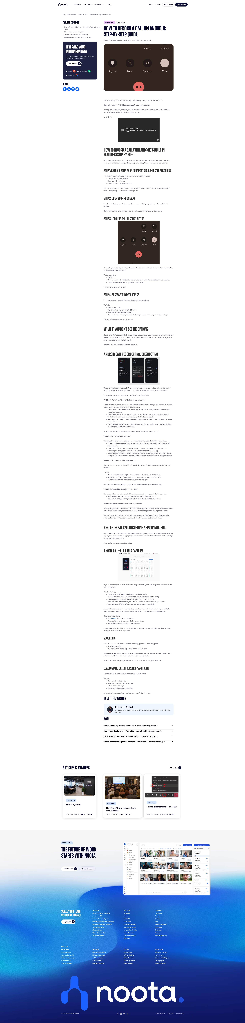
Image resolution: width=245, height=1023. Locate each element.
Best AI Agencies (73, 804)
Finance (126, 916)
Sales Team (127, 921)
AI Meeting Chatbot (129, 960)
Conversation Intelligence (162, 958)
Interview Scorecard (67, 955)
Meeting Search (128, 963)
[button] (77, 4)
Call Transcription (97, 958)
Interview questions (161, 935)
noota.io (113, 618)
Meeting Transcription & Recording (103, 921)
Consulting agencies (130, 927)
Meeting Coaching (160, 963)
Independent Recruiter (130, 930)
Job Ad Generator (66, 963)
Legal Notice (170, 1013)
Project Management (130, 924)
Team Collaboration (98, 927)
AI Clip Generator (129, 958)
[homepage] (63, 4)
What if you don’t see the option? (74, 32)
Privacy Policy (180, 1013)
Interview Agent (159, 955)
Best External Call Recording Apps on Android (77, 37)
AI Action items (128, 952)
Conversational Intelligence (100, 919)
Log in (158, 5)
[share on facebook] (65, 89)
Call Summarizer (97, 960)
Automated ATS (97, 916)
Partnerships (158, 913)
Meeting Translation (98, 963)
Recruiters (127, 938)
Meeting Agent (159, 960)
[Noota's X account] (117, 1014)
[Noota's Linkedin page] (121, 1014)
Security (157, 919)
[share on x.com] (73, 89)
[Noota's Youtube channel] (124, 1014)
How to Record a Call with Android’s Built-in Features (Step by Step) (82, 28)
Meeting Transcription (99, 952)
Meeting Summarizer (98, 955)
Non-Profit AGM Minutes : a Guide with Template (121, 809)
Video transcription (98, 935)
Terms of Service (160, 1013)
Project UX (127, 919)
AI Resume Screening (67, 958)
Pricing (109, 5)
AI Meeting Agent (97, 930)
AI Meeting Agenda (160, 952)
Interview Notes (66, 952)
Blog (156, 921)
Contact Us (158, 930)
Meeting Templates (161, 924)
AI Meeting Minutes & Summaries (102, 924)
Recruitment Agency (130, 935)
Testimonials (158, 927)
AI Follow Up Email (129, 955)
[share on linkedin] (69, 89)
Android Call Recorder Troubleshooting (76, 34)
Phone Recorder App (98, 933)
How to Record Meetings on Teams (162, 807)
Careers (157, 933)
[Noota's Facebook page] (127, 1014)
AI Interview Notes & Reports (101, 913)
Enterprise (127, 913)
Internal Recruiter (129, 933)
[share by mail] (77, 89)
